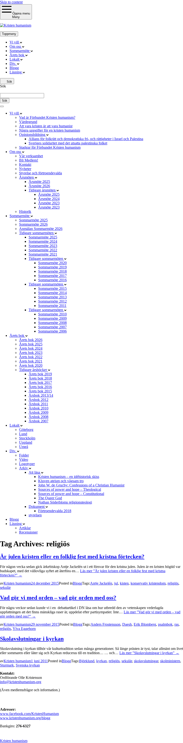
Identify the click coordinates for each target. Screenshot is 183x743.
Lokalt (15, 59)
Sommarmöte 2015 (52, 288)
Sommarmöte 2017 (52, 276)
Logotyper (27, 464)
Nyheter (25, 169)
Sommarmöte (20, 51)
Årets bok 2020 (30, 365)
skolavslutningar (146, 661)
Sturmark (7, 665)
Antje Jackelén (101, 583)
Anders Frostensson (105, 624)
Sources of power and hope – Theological (69, 489)
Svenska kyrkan (28, 665)
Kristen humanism (17, 583)
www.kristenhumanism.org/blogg (25, 718)
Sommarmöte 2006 (52, 331)
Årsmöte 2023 (49, 203)
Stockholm (27, 438)
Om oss (16, 46)
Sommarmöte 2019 (52, 267)
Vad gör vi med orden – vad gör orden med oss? (58, 598)
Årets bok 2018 (40, 378)
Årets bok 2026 (30, 340)
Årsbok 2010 (38, 408)
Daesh (127, 624)
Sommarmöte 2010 (52, 314)
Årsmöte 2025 (39, 182)
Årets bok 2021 (30, 361)
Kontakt (25, 164)
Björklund (86, 661)
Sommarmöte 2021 (43, 254)
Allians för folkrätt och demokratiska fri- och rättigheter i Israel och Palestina (86, 139)
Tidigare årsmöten (42, 190)
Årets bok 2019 (40, 374)
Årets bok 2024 (30, 348)
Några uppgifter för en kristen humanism (49, 130)
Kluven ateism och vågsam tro (61, 481)
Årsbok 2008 (38, 417)
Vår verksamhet (31, 156)
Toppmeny (9, 34)
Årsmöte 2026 (39, 186)
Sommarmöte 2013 (52, 297)
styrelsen (35, 515)
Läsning (16, 72)
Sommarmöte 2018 (52, 271)
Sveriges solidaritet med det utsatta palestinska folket (68, 143)
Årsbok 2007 (38, 421)
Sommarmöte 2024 (43, 241)
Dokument (37, 507)
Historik (25, 212)
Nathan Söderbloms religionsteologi (65, 502)
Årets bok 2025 (30, 344)
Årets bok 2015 (40, 391)
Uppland (25, 442)
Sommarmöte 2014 (52, 293)
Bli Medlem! (28, 160)
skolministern (170, 661)
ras (176, 624)
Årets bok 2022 (30, 357)
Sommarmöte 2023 (43, 246)
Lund (23, 434)
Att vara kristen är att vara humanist (45, 126)
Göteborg (26, 430)
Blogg (14, 68)
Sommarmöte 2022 (43, 250)
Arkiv (24, 468)
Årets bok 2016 (40, 387)
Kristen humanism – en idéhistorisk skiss (68, 477)
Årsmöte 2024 (49, 199)
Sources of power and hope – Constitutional (71, 494)
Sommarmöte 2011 (52, 306)
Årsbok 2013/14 (41, 395)
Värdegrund (28, 122)
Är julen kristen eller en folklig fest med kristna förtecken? (72, 556)
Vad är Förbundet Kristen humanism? (47, 117)
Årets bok (17, 55)
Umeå (23, 447)
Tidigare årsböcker (33, 370)
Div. (13, 64)
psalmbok (165, 624)
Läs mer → (149, 653)
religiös (173, 583)
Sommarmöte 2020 (52, 263)
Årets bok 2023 (30, 353)
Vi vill (15, 42)
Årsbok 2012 (38, 400)
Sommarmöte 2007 (52, 327)
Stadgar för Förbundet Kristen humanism (50, 147)
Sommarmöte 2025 (33, 220)
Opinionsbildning (32, 135)
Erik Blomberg (145, 624)
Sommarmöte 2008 (52, 323)
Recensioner (28, 532)
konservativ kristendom (148, 583)
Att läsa (35, 472)
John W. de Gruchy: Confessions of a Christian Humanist (81, 485)
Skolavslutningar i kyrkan (32, 639)
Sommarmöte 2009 (52, 318)
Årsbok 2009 (38, 412)
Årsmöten (27, 177)
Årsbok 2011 (38, 404)
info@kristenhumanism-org (20, 682)
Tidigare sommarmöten (37, 233)
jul (116, 583)
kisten (124, 583)
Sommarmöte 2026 (33, 224)
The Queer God (50, 498)
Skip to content (11, 2)
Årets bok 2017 (40, 383)
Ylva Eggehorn (24, 629)
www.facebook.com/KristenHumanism (29, 714)
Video (23, 459)
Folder (24, 455)
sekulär (5, 588)
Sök (9, 81)
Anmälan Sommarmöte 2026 (40, 229)
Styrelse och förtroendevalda (40, 173)
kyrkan (101, 661)
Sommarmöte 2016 (52, 280)
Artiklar (25, 528)
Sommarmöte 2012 (52, 301)
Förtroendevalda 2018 (54, 511)
